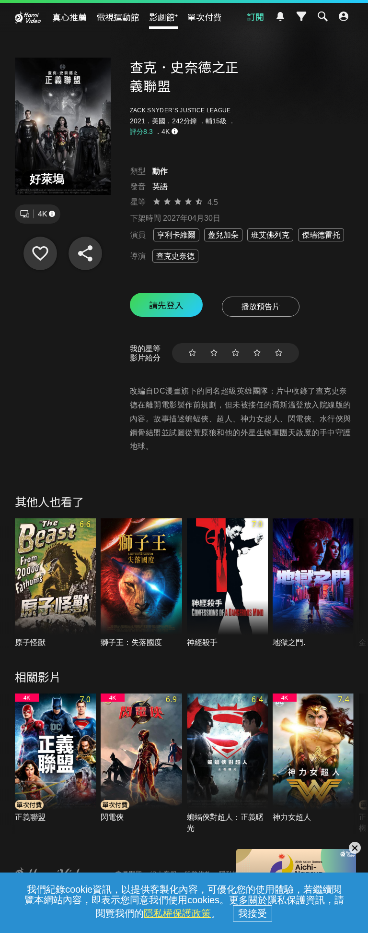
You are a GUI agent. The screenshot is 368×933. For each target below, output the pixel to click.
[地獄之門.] (313, 583)
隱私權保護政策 (177, 913)
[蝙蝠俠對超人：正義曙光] (227, 764)
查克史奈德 (175, 256)
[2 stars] (214, 353)
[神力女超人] (313, 758)
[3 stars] (235, 353)
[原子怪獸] (55, 583)
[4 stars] (257, 353)
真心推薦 (69, 17)
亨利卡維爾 (176, 235)
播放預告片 (261, 306)
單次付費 (204, 17)
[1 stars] (192, 353)
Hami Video (28, 17)
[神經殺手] (227, 583)
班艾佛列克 (270, 235)
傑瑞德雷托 (321, 235)
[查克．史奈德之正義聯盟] (40, 253)
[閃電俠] (141, 758)
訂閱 (255, 16)
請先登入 (166, 305)
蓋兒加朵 (223, 235)
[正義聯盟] (55, 758)
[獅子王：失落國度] (141, 583)
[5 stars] (278, 353)
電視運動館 (117, 17)
